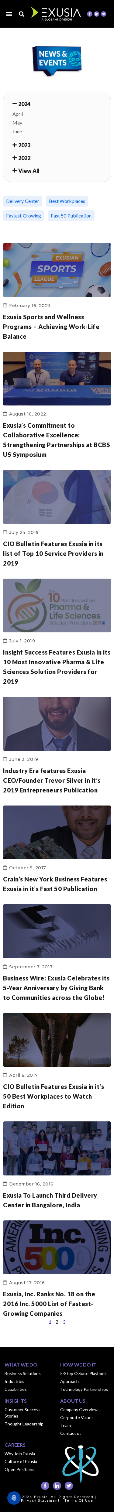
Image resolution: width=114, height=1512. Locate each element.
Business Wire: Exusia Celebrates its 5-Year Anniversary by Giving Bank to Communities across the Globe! (56, 987)
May (17, 122)
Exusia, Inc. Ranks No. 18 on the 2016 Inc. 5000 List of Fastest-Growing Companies (49, 1303)
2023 (24, 145)
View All (29, 170)
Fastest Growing (23, 215)
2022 (24, 158)
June (17, 131)
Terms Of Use (78, 1500)
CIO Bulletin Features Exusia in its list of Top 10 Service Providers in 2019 (53, 553)
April (17, 114)
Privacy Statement (40, 1500)
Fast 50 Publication (71, 215)
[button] (9, 14)
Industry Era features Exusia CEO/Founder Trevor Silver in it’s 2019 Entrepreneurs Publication (52, 780)
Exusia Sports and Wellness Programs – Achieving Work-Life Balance (51, 326)
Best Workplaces (67, 201)
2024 (24, 104)
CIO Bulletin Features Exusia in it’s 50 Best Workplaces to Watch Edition (53, 1096)
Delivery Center (22, 201)
